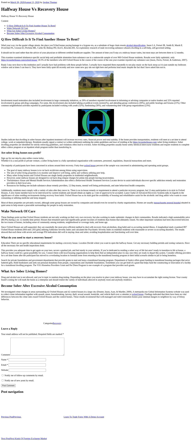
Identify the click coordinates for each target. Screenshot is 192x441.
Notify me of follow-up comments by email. (23, 375)
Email (4, 365)
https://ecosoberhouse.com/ (145, 142)
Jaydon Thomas (50, 2)
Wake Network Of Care (17, 28)
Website (4, 370)
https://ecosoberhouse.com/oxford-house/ (19, 60)
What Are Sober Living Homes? (21, 31)
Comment (5, 355)
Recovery (57, 323)
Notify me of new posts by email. (19, 380)
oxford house (90, 165)
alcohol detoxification (135, 45)
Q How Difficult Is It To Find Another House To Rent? (31, 26)
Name (4, 359)
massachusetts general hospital (167, 202)
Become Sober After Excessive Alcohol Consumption (30, 33)
